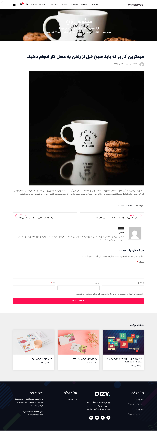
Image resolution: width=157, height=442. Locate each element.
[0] (21, 5)
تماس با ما (42, 4)
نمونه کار (84, 4)
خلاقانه (96, 32)
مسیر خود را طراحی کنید (42, 358)
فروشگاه (34, 4)
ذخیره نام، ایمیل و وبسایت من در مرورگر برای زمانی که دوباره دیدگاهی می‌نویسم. (109, 294)
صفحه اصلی (94, 4)
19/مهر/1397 (118, 64)
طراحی (122, 205)
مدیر (128, 64)
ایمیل (97, 282)
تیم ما (65, 4)
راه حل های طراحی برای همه (85, 358)
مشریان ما (74, 4)
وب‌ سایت (140, 282)
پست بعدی (116, 216)
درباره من (71, 399)
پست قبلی (36, 216)
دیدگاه (140, 262)
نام (53, 282)
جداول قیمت (54, 4)
